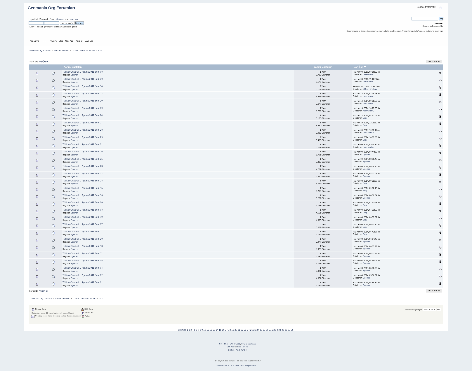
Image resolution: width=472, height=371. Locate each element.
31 (270, 330)
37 (289, 330)
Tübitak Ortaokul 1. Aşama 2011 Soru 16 (83, 195)
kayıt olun (74, 19)
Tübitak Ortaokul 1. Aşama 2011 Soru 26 (83, 151)
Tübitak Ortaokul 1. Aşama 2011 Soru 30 (83, 79)
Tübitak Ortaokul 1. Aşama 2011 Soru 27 (83, 122)
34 (279, 330)
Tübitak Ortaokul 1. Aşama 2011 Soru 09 (83, 108)
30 (267, 330)
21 (239, 330)
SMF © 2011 (235, 344)
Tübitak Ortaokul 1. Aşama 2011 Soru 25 (83, 159)
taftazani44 (368, 74)
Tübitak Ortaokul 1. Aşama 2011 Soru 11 (83, 253)
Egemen (74, 75)
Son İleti (359, 67)
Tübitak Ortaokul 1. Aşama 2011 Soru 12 (83, 93)
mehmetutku (368, 96)
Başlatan (77, 67)
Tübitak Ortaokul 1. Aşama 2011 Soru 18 (83, 180)
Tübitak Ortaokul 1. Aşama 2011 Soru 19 (83, 217)
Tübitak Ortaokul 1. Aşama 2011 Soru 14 (83, 86)
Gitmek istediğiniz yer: (413, 310)
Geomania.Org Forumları (51, 8)
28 (261, 330)
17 (226, 330)
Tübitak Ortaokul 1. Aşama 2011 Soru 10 (83, 100)
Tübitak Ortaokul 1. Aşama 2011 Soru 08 (83, 72)
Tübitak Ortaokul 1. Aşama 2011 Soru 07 (83, 224)
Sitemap (182, 330)
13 (214, 330)
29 (264, 330)
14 (217, 330)
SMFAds (230, 347)
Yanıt (317, 67)
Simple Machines (248, 344)
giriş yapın (59, 19)
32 (273, 330)
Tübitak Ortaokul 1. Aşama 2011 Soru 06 (83, 202)
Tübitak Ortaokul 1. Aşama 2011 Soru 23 (83, 166)
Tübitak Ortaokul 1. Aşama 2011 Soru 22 (83, 173)
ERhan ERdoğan (370, 89)
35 (283, 330)
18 (229, 330)
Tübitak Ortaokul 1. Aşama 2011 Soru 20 (83, 239)
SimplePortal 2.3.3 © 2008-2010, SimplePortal (236, 366)
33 (276, 330)
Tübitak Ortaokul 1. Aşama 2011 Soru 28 (83, 130)
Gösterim (327, 67)
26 (254, 330)
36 (286, 330)
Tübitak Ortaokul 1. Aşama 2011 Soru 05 (83, 260)
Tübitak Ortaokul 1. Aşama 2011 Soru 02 (83, 275)
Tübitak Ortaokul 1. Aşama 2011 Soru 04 (83, 268)
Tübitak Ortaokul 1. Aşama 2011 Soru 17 (83, 231)
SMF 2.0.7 (223, 344)
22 (242, 330)
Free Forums (242, 347)
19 (232, 330)
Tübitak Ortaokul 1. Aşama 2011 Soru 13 (83, 246)
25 (251, 330)
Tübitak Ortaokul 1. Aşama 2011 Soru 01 (83, 282)
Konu (67, 67)
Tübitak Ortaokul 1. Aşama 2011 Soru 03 (83, 210)
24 (248, 330)
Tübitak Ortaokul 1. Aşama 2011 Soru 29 (83, 137)
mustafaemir (368, 132)
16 (223, 330)
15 (220, 330)
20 (236, 330)
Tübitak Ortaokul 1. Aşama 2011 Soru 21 (83, 144)
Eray (365, 118)
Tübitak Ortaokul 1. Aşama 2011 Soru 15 (83, 188)
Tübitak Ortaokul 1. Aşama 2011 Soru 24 (83, 115)
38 (292, 330)
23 (245, 330)
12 (210, 330)
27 (257, 330)
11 (207, 330)
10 (204, 330)
